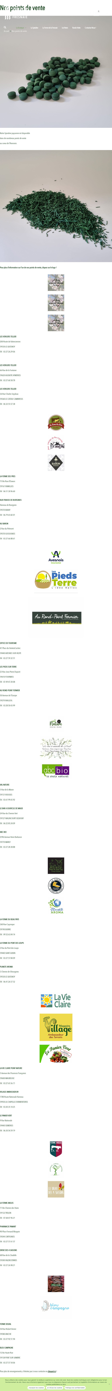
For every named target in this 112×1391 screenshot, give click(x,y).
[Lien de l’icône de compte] (90, 13)
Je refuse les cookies (54, 1388)
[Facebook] (107, 13)
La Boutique (20, 28)
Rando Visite (76, 28)
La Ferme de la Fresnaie (49, 28)
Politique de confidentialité (75, 1388)
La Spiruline (34, 28)
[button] (5, 28)
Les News (65, 28)
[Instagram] (102, 13)
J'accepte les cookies (36, 1388)
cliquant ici (52, 1371)
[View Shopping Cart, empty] (96, 13)
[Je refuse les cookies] (109, 1384)
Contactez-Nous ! (90, 28)
